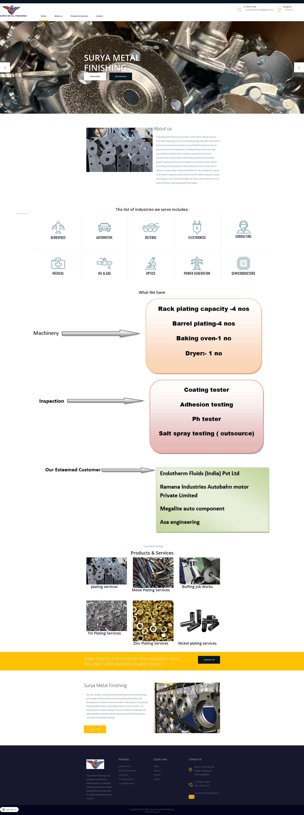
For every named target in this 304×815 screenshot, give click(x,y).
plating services (125, 766)
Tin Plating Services (126, 779)
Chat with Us (11, 809)
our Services (120, 71)
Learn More (95, 729)
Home (43, 16)
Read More (95, 71)
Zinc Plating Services (127, 783)
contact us (209, 660)
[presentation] (5, 67)
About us (58, 16)
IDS (158, 812)
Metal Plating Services (127, 770)
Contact (99, 16)
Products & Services (79, 16)
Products (157, 775)
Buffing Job (123, 775)
